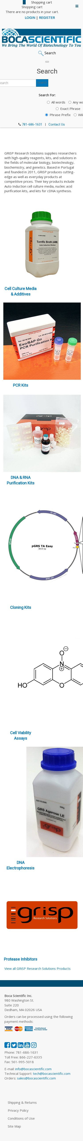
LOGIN (30, 17)
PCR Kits (20, 385)
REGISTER (47, 17)
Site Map (14, 1126)
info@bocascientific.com (33, 1069)
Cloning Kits (20, 607)
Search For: (47, 95)
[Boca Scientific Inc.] (41, 38)
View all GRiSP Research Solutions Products (37, 968)
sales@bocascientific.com (36, 1078)
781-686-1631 (32, 124)
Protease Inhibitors (20, 959)
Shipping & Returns (22, 1102)
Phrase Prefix (60, 115)
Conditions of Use (21, 1118)
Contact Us (56, 124)
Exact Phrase (70, 108)
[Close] (47, 61)
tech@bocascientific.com (51, 1073)
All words (58, 102)
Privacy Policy (18, 1110)
